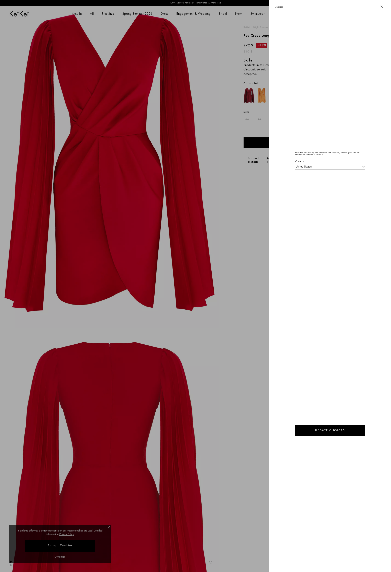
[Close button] (381, 7)
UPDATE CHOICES (330, 430)
